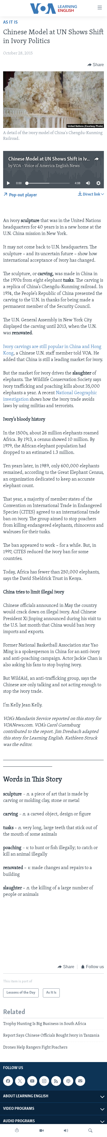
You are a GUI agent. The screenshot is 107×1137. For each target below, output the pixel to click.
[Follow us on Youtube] (32, 1081)
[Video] (41, 1130)
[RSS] (56, 1081)
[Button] (96, 64)
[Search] (90, 1130)
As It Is (10, 22)
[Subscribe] (80, 1081)
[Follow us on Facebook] (8, 1081)
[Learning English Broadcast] (66, 1130)
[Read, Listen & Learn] (17, 1130)
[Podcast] (68, 1081)
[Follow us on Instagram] (44, 1081)
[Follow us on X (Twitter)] (20, 1081)
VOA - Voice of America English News (46, 166)
